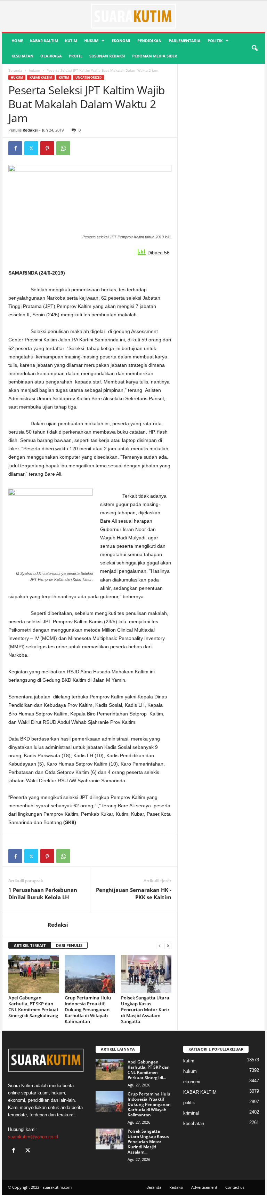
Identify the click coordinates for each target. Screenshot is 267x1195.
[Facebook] (15, 148)
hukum (91, 40)
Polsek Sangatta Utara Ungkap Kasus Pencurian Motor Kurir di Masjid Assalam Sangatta (145, 1009)
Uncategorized (88, 77)
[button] (254, 48)
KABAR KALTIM (44, 40)
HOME (17, 40)
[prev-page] (159, 945)
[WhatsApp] (63, 148)
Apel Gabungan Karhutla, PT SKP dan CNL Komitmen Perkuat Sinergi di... (149, 1070)
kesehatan (22, 55)
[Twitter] (31, 148)
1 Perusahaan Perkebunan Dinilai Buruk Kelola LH (42, 893)
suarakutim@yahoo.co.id (33, 1136)
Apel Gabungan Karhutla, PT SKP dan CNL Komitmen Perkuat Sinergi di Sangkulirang (33, 1007)
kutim (71, 40)
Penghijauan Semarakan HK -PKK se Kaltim (133, 893)
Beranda (15, 70)
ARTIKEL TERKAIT (30, 945)
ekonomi (121, 40)
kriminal (191, 1113)
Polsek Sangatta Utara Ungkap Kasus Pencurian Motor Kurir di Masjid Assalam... (148, 1141)
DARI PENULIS (69, 945)
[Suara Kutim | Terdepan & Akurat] (133, 16)
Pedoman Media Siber (154, 55)
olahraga (51, 55)
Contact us (234, 1187)
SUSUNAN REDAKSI (107, 55)
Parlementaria (185, 40)
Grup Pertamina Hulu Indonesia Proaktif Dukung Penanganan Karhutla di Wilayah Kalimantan (88, 1009)
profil (75, 55)
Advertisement (204, 1187)
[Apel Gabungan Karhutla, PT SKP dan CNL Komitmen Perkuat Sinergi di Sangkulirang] (33, 973)
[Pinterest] (47, 148)
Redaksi (30, 130)
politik (215, 40)
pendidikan (149, 40)
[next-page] (167, 945)
